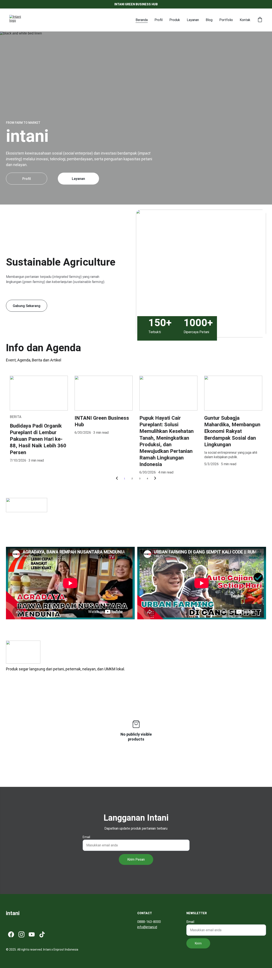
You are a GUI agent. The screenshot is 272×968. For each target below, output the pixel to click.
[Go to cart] (260, 20)
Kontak (245, 20)
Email (86, 837)
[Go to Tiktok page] (42, 934)
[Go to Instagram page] (21, 934)
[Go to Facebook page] (11, 934)
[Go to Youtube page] (32, 934)
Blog (209, 20)
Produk (174, 20)
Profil (158, 20)
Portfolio (226, 20)
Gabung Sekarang (26, 306)
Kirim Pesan (136, 859)
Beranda (142, 20)
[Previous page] (117, 478)
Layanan (193, 20)
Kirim (198, 943)
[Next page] (155, 478)
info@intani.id (147, 927)
